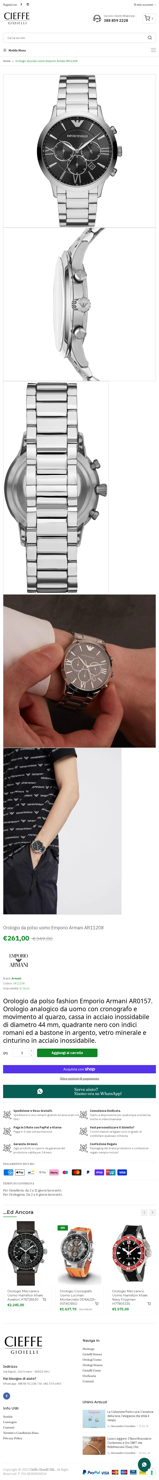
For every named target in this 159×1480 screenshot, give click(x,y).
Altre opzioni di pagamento (79, 1078)
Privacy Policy (12, 1438)
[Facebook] (6, 1396)
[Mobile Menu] (153, 50)
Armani (16, 978)
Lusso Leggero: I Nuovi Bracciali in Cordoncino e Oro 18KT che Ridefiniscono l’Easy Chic (129, 1443)
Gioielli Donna (92, 1354)
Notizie (8, 1416)
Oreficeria (89, 1376)
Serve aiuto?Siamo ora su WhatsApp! (98, 1091)
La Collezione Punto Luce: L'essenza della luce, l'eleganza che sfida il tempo (130, 1416)
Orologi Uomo (92, 1360)
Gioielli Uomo (92, 1370)
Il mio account (144, 4)
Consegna (10, 1422)
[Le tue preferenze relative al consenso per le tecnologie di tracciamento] (152, 1473)
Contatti (88, 1381)
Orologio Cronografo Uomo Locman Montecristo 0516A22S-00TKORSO (78, 1297)
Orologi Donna (93, 1365)
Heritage (88, 1349)
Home (7, 61)
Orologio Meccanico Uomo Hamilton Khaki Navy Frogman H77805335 (129, 1297)
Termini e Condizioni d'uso (21, 1433)
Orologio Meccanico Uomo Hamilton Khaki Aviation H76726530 (25, 1295)
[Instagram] (15, 1393)
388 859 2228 (116, 20)
